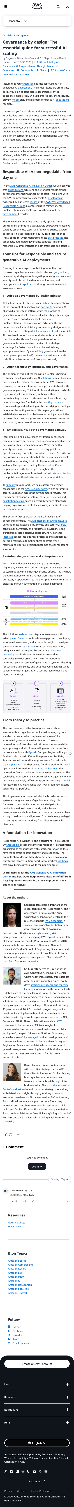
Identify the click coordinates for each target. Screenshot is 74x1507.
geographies (61, 272)
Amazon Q (14, 1280)
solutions (46, 377)
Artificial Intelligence (16, 35)
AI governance (55, 402)
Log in (35, 1166)
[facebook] (11, 1472)
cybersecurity (44, 932)
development (55, 197)
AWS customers (54, 920)
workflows (59, 477)
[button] (18, 21)
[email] (46, 1472)
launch (34, 201)
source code (28, 646)
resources (54, 123)
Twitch (15, 1338)
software (8, 1041)
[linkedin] (17, 1472)
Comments (26, 70)
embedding (37, 351)
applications (62, 99)
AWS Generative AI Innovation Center (31, 185)
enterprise (28, 83)
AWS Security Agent (36, 488)
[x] (5, 1472)
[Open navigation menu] (6, 6)
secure (50, 318)
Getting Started (16, 1222)
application (24, 87)
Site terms (21, 1490)
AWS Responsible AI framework (49, 520)
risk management (51, 159)
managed (33, 1037)
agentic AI (47, 306)
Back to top (35, 1481)
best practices (56, 237)
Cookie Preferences (41, 1490)
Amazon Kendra (17, 1268)
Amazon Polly (16, 1276)
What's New (14, 1226)
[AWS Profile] (67, 6)
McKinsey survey (46, 111)
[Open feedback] (70, 753)
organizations (11, 123)
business (60, 151)
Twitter (15, 1326)
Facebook (17, 1330)
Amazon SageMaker (19, 1288)
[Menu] (67, 1201)
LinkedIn (16, 1334)
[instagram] (23, 1472)
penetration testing (14, 500)
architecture (26, 634)
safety (63, 524)
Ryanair (32, 752)
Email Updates (20, 1343)
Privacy (8, 1490)
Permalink (8, 70)
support (10, 484)
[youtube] (34, 1472)
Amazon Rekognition (20, 1284)
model (16, 99)
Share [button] (42, 70)
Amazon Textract (17, 1292)
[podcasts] (40, 1472)
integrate (8, 536)
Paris (12, 961)
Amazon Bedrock (48, 768)
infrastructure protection (57, 473)
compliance (9, 339)
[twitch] (28, 1472)
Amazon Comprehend (20, 1264)
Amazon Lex (15, 1272)
